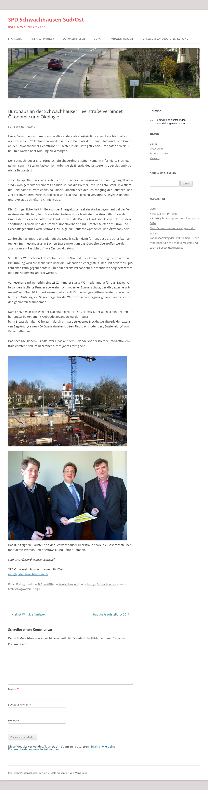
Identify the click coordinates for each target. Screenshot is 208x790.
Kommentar (17, 644)
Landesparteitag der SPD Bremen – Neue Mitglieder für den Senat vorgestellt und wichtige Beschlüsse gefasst (174, 242)
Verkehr (154, 158)
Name (13, 689)
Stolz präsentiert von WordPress (69, 773)
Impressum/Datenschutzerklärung (165, 38)
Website (13, 721)
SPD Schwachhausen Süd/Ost (46, 19)
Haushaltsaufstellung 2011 (113, 614)
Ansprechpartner (42, 38)
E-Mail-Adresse (19, 705)
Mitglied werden (122, 38)
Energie (91, 584)
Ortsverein (156, 148)
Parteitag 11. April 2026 (163, 213)
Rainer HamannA (68, 584)
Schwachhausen (74, 38)
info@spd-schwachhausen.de (28, 574)
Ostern (154, 208)
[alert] (175, 121)
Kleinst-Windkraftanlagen (27, 614)
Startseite (15, 38)
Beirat (98, 38)
